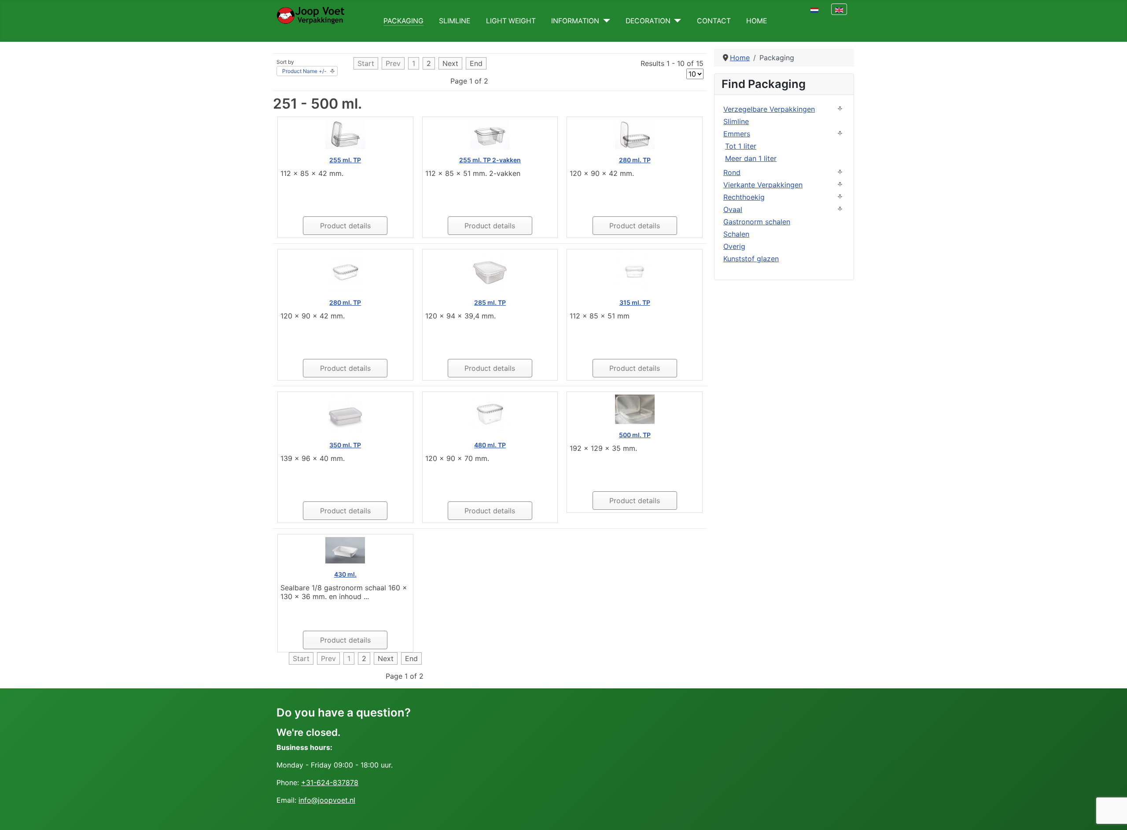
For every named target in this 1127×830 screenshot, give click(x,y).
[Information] (604, 21)
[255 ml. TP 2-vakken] (490, 133)
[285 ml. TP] (489, 271)
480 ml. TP (490, 445)
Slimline (454, 21)
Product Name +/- (304, 71)
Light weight (511, 21)
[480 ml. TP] (490, 414)
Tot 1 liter (740, 146)
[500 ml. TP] (635, 408)
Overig (734, 246)
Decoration (648, 21)
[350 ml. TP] (345, 414)
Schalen (736, 234)
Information (575, 21)
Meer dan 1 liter (751, 158)
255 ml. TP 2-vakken (490, 160)
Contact (714, 21)
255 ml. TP (345, 160)
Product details (345, 225)
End (476, 63)
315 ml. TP (634, 302)
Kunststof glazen (751, 258)
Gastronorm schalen (756, 221)
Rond (731, 172)
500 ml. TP (635, 435)
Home (756, 21)
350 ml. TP (345, 445)
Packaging (403, 21)
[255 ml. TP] (345, 133)
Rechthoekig (744, 197)
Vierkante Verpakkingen (763, 184)
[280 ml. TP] (635, 133)
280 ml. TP (635, 160)
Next (450, 63)
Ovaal (732, 209)
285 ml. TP (490, 302)
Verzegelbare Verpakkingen (769, 109)
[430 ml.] (345, 549)
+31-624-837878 (329, 782)
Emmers (736, 133)
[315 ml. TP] (635, 271)
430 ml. (345, 574)
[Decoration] (675, 21)
